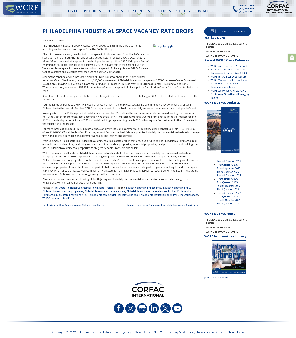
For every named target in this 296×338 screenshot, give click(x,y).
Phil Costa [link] (59, 187)
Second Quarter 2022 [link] (229, 193)
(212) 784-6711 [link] (246, 11)
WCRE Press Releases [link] (218, 51)
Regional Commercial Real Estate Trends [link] (90, 187)
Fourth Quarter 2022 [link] (228, 186)
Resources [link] (163, 11)
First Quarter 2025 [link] (227, 179)
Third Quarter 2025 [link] (228, 172)
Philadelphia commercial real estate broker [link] (151, 191)
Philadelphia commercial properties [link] (62, 191)
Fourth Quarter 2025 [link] (228, 168)
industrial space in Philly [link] (176, 187)
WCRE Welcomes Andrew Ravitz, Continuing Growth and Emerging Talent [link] (229, 94)
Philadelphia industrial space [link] (155, 195)
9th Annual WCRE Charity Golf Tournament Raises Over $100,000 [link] (230, 71)
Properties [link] (92, 11)
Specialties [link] (114, 11)
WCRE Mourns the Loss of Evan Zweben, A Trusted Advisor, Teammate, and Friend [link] (228, 83)
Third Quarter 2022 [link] (228, 189)
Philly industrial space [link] (185, 195)
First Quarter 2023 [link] (227, 182)
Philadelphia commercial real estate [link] (104, 191)
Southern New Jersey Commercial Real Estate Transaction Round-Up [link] (161, 204)
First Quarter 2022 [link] (227, 196)
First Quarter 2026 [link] (227, 164)
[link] (292, 58)
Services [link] (73, 11)
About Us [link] (183, 11)
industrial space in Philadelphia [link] (143, 187)
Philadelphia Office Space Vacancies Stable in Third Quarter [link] (75, 204)
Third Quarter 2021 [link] (228, 203)
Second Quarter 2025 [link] (229, 175)
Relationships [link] (139, 11)
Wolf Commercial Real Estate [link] (58, 198)
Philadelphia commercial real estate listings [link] (113, 195)
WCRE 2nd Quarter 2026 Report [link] (228, 66)
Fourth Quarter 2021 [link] (228, 200)
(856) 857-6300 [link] (246, 5)
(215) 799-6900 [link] (246, 8)
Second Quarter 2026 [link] (229, 161)
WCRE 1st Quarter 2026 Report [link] (228, 76)
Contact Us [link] (204, 11)
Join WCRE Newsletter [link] (231, 31)
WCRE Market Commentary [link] (222, 56)
